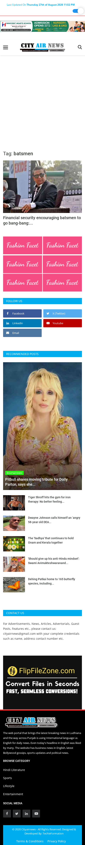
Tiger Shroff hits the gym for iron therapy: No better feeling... (49, 499)
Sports (7, 778)
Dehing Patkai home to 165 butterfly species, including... (51, 581)
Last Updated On (41, 4)
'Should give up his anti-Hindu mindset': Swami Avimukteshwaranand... (53, 561)
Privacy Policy (56, 841)
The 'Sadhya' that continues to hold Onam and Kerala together (51, 540)
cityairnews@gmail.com (19, 634)
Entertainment (13, 794)
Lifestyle (8, 786)
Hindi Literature (14, 770)
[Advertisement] (42, 100)
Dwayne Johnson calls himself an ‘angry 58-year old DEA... (54, 520)
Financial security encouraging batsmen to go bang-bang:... (42, 220)
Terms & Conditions (30, 841)
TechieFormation (53, 833)
